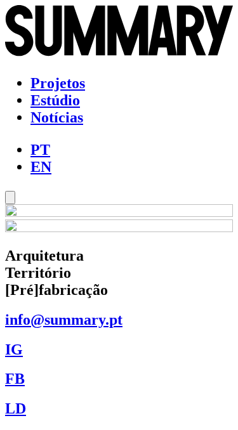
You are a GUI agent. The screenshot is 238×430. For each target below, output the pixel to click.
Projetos (57, 83)
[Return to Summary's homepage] (119, 53)
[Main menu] (10, 197)
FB (15, 378)
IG (14, 349)
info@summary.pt (63, 319)
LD (15, 408)
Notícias (56, 117)
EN (40, 167)
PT (40, 149)
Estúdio (55, 100)
